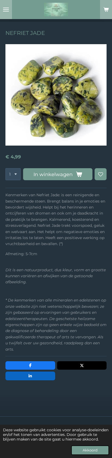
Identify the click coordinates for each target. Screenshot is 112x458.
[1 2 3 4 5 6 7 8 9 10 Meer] (13, 174)
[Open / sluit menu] (6, 9)
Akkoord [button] (90, 450)
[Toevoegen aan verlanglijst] (101, 174)
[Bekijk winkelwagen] (106, 9)
